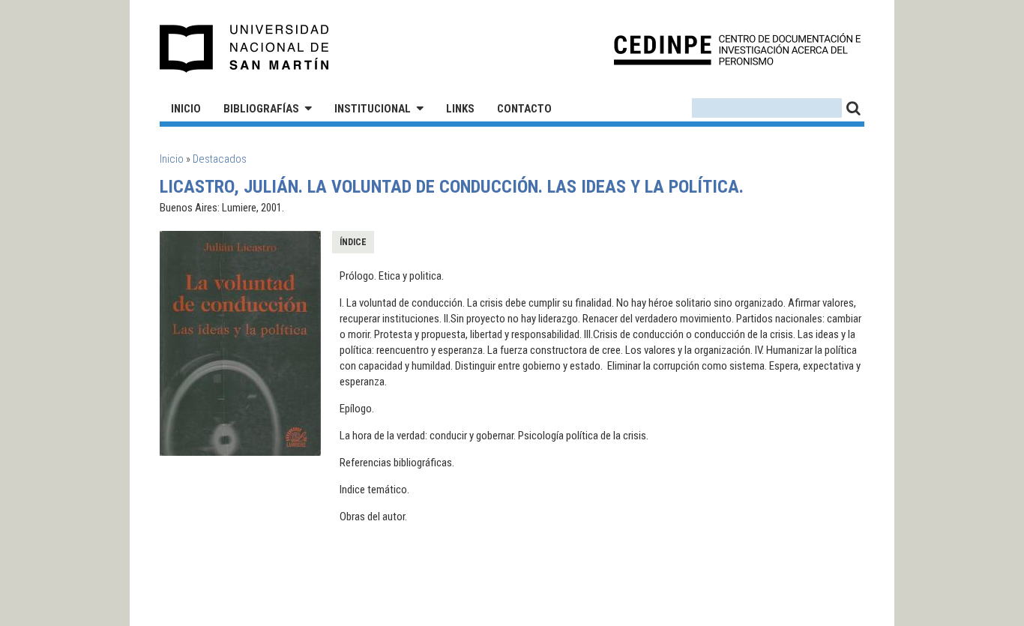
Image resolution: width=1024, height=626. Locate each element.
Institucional (372, 108)
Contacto (524, 108)
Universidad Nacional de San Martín (245, 49)
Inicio (186, 108)
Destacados (220, 159)
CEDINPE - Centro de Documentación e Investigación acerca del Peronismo (737, 49)
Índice (353, 242)
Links (460, 108)
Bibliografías (261, 108)
